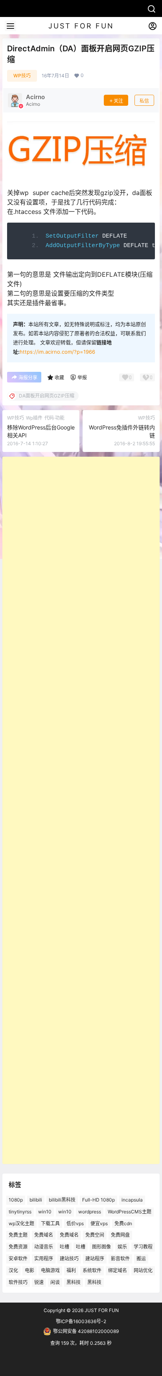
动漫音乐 (43, 1247)
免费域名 (43, 1235)
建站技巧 (69, 1259)
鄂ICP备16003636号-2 (81, 1321)
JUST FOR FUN (101, 1310)
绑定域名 (117, 1270)
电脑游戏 (50, 1270)
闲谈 (55, 1282)
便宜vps (99, 1223)
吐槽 (64, 1247)
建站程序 (94, 1259)
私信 (144, 101)
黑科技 (73, 1282)
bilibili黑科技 (62, 1200)
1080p (16, 1200)
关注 (118, 101)
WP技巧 (22, 76)
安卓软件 (18, 1259)
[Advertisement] (81, 810)
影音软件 (120, 1259)
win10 (45, 1212)
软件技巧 (18, 1282)
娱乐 (122, 1247)
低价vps (75, 1223)
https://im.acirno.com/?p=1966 (57, 352)
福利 (71, 1270)
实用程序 (43, 1259)
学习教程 (143, 1247)
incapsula (132, 1200)
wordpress (89, 1212)
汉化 (13, 1270)
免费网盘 (120, 1235)
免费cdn (123, 1223)
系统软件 (92, 1270)
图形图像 (101, 1247)
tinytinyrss (20, 1212)
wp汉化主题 (21, 1223)
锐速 (39, 1282)
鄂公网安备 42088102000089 (86, 1331)
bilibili (35, 1200)
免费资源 (18, 1247)
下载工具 (50, 1223)
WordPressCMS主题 (129, 1212)
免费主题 (18, 1235)
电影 (29, 1270)
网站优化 (143, 1270)
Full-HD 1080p (98, 1200)
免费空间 (94, 1235)
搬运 (141, 1259)
